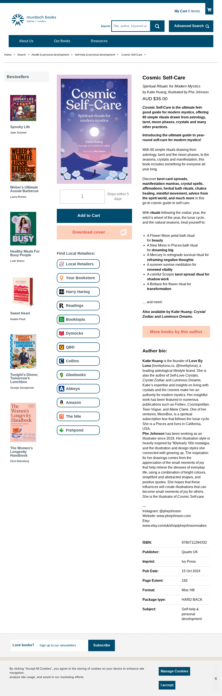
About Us (26, 41)
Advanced (189, 26)
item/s (187, 11)
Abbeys (73, 388)
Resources (99, 41)
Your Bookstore (80, 278)
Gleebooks (76, 374)
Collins (72, 361)
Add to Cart (88, 215)
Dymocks (74, 333)
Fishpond (74, 430)
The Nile (73, 416)
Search (105, 26)
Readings (74, 305)
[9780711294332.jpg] (94, 129)
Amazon (73, 402)
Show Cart (209, 7)
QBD (70, 347)
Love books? (23, 645)
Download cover (88, 232)
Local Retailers (80, 264)
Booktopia (75, 319)
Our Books (62, 41)
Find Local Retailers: (76, 253)
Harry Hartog (78, 291)
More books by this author (176, 331)
